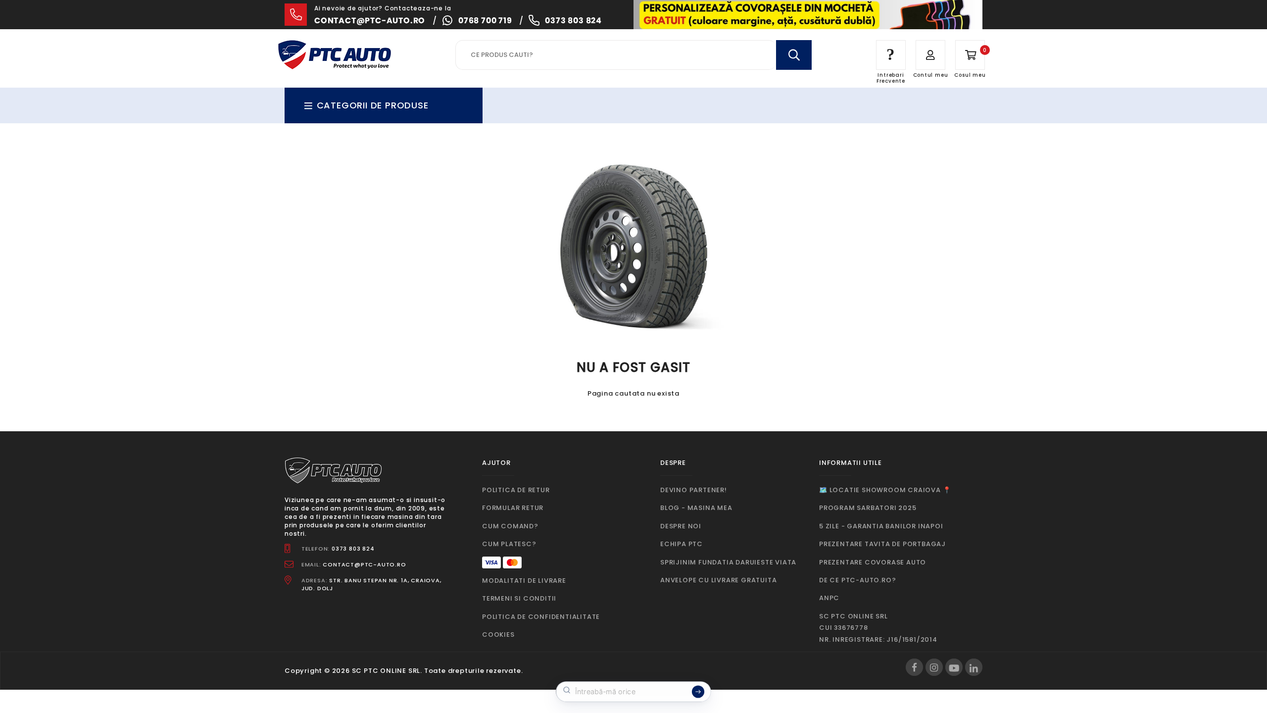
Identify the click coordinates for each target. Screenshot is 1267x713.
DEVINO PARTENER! (693, 490)
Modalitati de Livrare (524, 580)
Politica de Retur (516, 490)
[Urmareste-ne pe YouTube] (954, 667)
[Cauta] (794, 55)
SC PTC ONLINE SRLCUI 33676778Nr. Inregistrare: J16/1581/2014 (878, 627)
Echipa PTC (681, 544)
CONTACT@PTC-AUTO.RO (364, 564)
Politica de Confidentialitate (541, 616)
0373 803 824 (573, 20)
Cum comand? (510, 526)
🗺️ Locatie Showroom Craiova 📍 (885, 490)
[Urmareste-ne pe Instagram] (934, 667)
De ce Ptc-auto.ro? (857, 580)
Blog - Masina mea (696, 507)
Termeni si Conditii (519, 598)
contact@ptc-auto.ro (369, 20)
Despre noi (680, 526)
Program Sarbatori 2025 (868, 507)
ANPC (829, 598)
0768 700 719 (485, 20)
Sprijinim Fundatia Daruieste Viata (728, 562)
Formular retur (512, 507)
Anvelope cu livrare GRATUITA (718, 580)
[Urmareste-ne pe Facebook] (914, 667)
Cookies (498, 634)
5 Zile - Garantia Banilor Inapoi (881, 526)
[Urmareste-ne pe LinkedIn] (973, 667)
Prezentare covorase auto (872, 562)
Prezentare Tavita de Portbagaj (882, 544)
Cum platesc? (509, 544)
